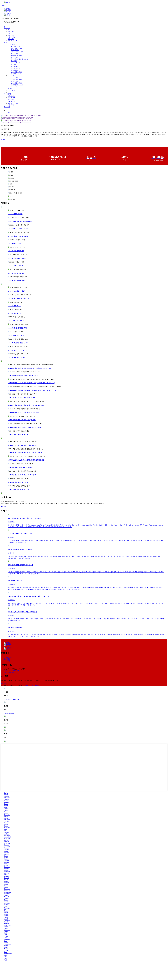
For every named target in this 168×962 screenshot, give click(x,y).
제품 (5, 42)
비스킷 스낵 (15, 81)
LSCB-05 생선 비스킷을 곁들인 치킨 (19, 298)
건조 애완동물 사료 (17, 85)
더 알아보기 (4, 139)
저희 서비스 (11, 37)
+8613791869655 (9, 672)
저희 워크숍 (11, 101)
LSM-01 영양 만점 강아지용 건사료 (18, 489)
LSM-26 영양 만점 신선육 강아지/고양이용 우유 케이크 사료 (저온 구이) (30, 368)
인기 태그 (7, 659)
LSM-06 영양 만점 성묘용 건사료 (18, 434)
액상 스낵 (14, 86)
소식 (5, 108)
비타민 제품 (15, 53)
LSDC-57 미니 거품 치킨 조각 (17, 280)
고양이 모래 (15, 77)
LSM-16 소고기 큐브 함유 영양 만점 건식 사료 (22, 445)
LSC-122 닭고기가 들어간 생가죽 (18, 228)
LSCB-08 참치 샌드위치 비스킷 (17, 350)
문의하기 (7, 107)
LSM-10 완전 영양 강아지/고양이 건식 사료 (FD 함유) (24, 427)
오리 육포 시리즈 (16, 48)
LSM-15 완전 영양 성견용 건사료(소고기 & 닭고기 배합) (25, 452)
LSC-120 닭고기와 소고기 (16, 243)
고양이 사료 (11, 90)
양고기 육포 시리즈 (17, 51)
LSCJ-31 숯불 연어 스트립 (16, 335)
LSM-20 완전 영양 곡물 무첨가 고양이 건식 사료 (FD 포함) (26, 405)
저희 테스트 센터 (13, 103)
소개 (9, 29)
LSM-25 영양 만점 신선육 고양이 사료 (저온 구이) (23, 375)
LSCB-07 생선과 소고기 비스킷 (17, 357)
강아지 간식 (11, 44)
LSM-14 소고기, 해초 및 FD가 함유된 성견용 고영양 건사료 (26, 460)
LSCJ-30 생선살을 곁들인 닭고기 (18, 342)
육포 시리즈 (15, 50)
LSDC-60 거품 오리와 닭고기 (17, 258)
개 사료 (10, 88)
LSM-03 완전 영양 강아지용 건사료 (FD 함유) (22, 474)
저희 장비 (11, 105)
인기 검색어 (35, 685)
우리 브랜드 (11, 35)
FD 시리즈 (14, 66)
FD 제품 (13, 64)
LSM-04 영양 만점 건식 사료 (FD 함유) (19, 467)
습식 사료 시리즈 (16, 72)
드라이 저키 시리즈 (17, 79)
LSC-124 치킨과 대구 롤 (15, 214)
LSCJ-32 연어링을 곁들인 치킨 (17, 328)
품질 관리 (11, 31)
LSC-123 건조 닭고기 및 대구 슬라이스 (20, 221)
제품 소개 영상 (12, 40)
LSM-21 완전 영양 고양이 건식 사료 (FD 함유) (22, 397)
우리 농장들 (11, 97)
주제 (9, 112)
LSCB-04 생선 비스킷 (14, 306)
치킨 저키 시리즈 (16, 46)
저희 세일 (11, 39)
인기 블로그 (27, 685)
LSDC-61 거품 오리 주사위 (16, 251)
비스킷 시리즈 (15, 57)
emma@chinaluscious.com (11, 670)
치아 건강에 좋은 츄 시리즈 (19, 59)
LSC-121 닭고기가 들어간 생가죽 (18, 236)
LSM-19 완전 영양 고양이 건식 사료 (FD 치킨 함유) (23, 412)
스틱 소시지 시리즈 (17, 55)
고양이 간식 (11, 75)
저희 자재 (11, 99)
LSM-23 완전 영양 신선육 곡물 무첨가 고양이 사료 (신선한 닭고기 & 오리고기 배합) (33, 390)
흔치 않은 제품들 (16, 74)
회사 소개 (7, 28)
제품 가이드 (8, 657)
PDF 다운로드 (12, 92)
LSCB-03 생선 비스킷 (14, 313)
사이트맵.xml (8, 661)
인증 (9, 33)
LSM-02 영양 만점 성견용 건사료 (18, 482)
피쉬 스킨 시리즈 (16, 63)
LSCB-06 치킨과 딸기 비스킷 (17, 291)
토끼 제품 (14, 61)
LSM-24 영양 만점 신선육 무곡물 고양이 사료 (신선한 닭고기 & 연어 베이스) (31, 383)
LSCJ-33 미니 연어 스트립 (16, 320)
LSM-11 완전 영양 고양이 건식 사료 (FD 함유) (22, 420)
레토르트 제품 (15, 68)
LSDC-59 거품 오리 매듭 (15, 265)
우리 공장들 (8, 94)
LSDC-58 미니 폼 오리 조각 (16, 273)
